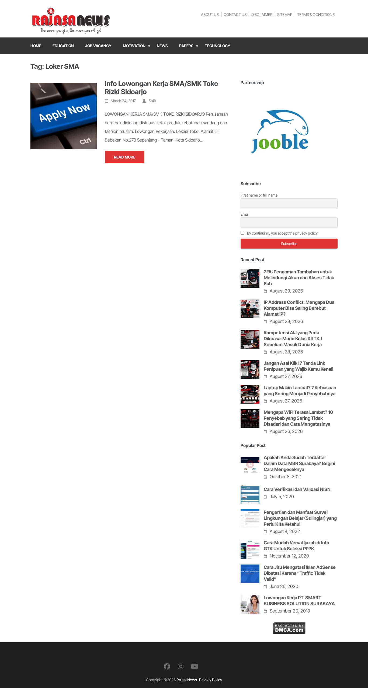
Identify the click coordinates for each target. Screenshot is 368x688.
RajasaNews (186, 679)
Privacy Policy (210, 679)
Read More (124, 157)
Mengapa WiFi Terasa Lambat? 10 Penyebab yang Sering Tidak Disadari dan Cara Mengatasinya (298, 418)
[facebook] (167, 666)
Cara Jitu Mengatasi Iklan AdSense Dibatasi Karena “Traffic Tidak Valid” (300, 573)
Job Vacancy (98, 45)
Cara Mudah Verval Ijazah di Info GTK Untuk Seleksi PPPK (296, 545)
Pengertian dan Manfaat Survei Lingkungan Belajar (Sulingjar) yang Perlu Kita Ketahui (300, 518)
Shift (152, 100)
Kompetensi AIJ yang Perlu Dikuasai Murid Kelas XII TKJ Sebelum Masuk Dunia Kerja (293, 338)
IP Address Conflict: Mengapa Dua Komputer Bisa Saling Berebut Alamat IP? (299, 308)
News (162, 45)
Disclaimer (261, 14)
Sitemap (284, 14)
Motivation (134, 45)
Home (35, 45)
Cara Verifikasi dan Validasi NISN (297, 489)
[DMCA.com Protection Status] (289, 626)
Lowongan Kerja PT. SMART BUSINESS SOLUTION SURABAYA (299, 600)
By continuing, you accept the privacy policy (282, 233)
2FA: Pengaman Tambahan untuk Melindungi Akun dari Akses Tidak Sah (299, 277)
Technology (217, 45)
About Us (210, 14)
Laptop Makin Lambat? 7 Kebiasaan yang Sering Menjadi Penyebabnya (300, 390)
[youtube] (194, 666)
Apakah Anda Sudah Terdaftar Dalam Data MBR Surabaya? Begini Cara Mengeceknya (299, 463)
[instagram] (180, 666)
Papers (186, 45)
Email (245, 214)
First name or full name (259, 195)
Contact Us (235, 14)
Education (63, 45)
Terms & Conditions (316, 14)
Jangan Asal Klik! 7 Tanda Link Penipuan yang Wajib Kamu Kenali (298, 366)
